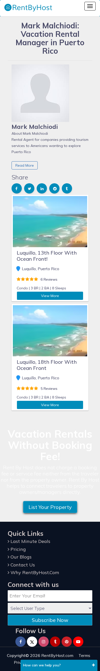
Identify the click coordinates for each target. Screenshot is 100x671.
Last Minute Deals (29, 541)
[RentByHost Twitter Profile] (32, 641)
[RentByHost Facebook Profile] (20, 641)
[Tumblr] (55, 641)
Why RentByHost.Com (34, 572)
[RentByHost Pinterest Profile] (67, 641)
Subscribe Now (50, 620)
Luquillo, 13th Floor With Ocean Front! (47, 255)
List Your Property (50, 507)
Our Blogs (20, 557)
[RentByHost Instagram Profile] (43, 641)
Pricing (17, 549)
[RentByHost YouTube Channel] (78, 641)
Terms (84, 655)
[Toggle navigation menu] (90, 6)
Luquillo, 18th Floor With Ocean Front (47, 365)
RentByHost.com (57, 655)
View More (50, 295)
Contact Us (22, 565)
